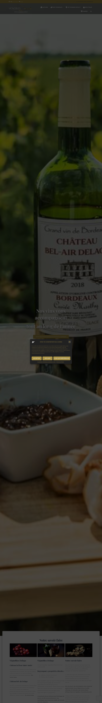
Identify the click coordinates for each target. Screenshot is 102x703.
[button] (69, 342)
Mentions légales (60, 361)
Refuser (47, 358)
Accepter (36, 358)
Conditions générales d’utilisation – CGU (46, 361)
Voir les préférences (61, 358)
